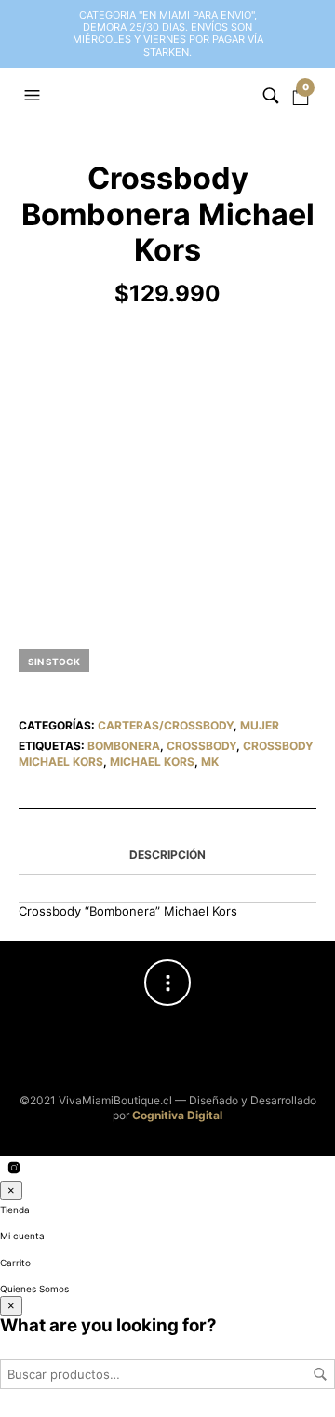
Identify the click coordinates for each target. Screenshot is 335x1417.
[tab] (167, 856)
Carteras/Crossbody (166, 725)
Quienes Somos (34, 1288)
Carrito (15, 1262)
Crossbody (201, 746)
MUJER (259, 725)
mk (210, 762)
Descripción (167, 855)
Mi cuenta (22, 1235)
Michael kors (152, 762)
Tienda (15, 1209)
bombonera (123, 746)
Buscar (320, 1374)
